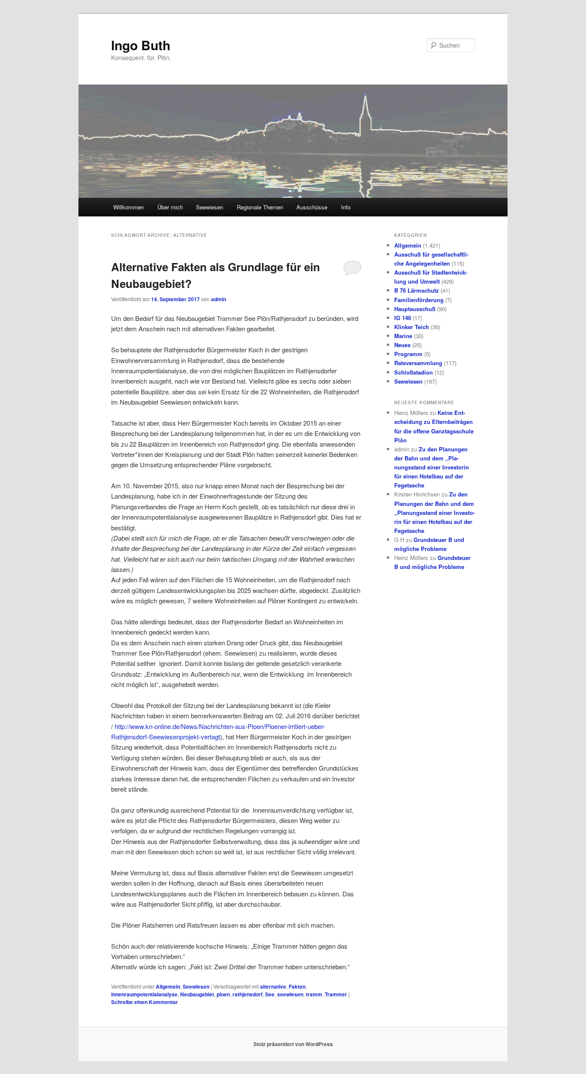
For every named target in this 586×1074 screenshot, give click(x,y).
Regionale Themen (260, 207)
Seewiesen (209, 207)
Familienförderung (419, 300)
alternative (273, 986)
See (270, 994)
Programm (408, 354)
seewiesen (290, 994)
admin (218, 299)
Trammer (336, 994)
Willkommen (128, 207)
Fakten (297, 986)
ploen (223, 994)
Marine (403, 336)
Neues (402, 345)
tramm (314, 994)
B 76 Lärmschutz (416, 290)
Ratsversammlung (418, 363)
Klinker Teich (411, 327)
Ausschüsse (311, 207)
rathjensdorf (248, 994)
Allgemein (168, 986)
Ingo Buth (140, 45)
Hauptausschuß (414, 309)
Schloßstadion (413, 372)
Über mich (170, 207)
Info (345, 207)
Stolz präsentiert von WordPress (293, 1044)
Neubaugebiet (197, 994)
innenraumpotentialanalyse (144, 994)
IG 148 (402, 318)
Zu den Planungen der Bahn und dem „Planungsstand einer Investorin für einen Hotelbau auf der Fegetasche (431, 467)
